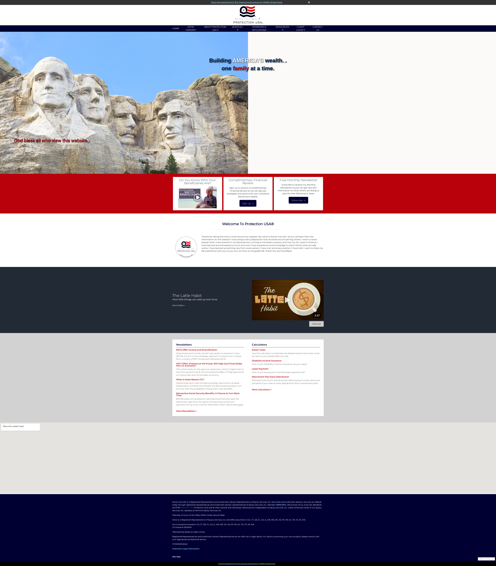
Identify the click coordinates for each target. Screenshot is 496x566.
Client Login (300, 28)
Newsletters (184, 344)
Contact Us (318, 28)
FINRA (278, 505)
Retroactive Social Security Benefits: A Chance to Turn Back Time (207, 394)
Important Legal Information (185, 549)
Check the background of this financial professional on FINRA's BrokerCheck (246, 2)
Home (175, 28)
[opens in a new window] (197, 198)
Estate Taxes (258, 350)
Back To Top (485, 559)
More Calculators (262, 389)
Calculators (259, 344)
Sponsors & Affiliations (259, 28)
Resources (282, 27)
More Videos (178, 305)
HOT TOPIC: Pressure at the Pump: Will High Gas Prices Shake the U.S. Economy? (209, 364)
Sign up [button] (246, 203)
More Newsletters (186, 411)
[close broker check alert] (309, 2)
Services (237, 27)
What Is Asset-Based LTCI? (190, 379)
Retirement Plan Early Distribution (270, 377)
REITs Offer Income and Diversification (196, 350)
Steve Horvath (191, 28)
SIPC (284, 505)
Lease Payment (260, 369)
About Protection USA (215, 28)
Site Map (176, 557)
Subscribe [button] (297, 200)
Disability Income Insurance (266, 360)
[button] (197, 197)
